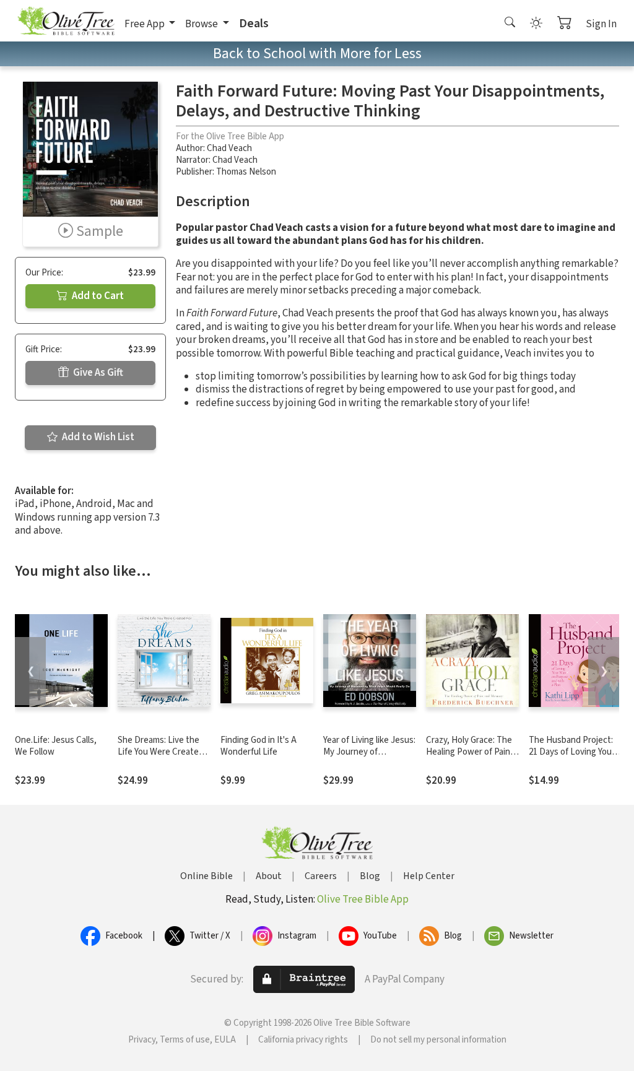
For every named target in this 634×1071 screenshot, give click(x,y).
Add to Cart (97, 295)
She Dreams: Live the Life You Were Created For (161, 752)
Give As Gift (97, 372)
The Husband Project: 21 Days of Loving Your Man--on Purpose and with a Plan (572, 758)
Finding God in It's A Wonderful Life (258, 746)
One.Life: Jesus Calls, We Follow (56, 746)
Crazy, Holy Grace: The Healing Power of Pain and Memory (469, 752)
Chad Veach (229, 148)
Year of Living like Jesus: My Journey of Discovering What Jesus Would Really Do (369, 758)
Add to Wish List (97, 437)
